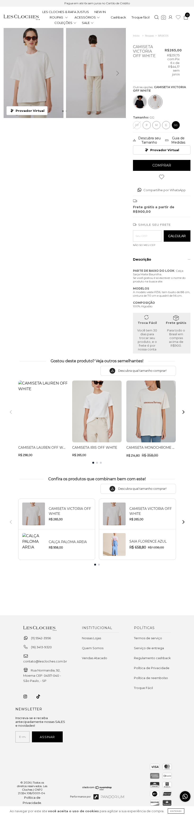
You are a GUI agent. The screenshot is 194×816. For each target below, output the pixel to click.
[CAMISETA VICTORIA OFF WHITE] (155, 102)
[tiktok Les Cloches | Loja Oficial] (41, 696)
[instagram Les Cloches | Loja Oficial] (28, 696)
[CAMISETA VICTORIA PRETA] (140, 102)
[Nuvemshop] (97, 789)
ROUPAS (57, 17)
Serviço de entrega (149, 648)
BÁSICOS (163, 35)
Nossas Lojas (91, 638)
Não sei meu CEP (144, 245)
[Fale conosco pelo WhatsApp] (185, 796)
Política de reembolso (151, 678)
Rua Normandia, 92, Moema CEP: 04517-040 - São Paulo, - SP (42, 675)
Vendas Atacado (94, 658)
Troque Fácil (143, 688)
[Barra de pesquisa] (156, 18)
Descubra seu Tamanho (149, 140)
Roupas (149, 35)
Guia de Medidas (178, 140)
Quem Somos (92, 648)
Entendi (176, 811)
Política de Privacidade (151, 668)
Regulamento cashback (152, 658)
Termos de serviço (148, 638)
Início (136, 35)
